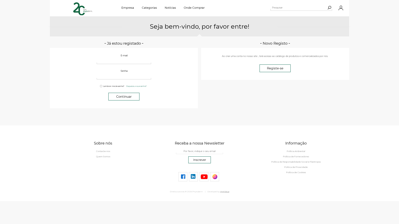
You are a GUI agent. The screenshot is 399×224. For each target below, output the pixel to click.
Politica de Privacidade (296, 167)
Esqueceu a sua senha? (136, 86)
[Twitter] (193, 176)
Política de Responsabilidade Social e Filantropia (296, 162)
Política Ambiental (296, 151)
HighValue (224, 191)
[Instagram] (214, 176)
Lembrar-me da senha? (113, 86)
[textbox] (298, 7)
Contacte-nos (103, 151)
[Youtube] (204, 176)
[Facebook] (182, 176)
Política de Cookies (296, 172)
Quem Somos (103, 156)
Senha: (124, 71)
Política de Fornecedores (296, 156)
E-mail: (124, 55)
